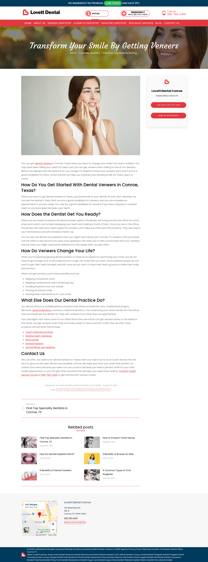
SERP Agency (122, 549)
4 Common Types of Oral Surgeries (117, 472)
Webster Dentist (132, 560)
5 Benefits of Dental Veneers (55, 470)
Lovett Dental (40, 549)
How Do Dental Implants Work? (57, 454)
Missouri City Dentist (124, 557)
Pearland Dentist (42, 560)
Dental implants (34, 343)
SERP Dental (98, 549)
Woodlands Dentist (163, 560)
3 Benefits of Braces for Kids (118, 454)
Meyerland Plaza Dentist (103, 557)
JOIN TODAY (113, 3)
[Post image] (29, 442)
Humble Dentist (35, 557)
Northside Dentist (162, 557)
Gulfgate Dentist (162, 554)
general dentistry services (101, 389)
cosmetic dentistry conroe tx (66, 389)
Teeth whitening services (39, 332)
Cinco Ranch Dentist (123, 554)
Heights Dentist (177, 554)
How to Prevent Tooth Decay (119, 437)
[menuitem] (27, 23)
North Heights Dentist (143, 557)
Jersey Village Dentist (53, 557)
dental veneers (43, 163)
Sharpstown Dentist (78, 560)
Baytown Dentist (73, 554)
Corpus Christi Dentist (143, 554)
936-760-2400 (176, 14)
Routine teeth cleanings (38, 336)
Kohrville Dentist (83, 557)
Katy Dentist (69, 557)
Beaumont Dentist (90, 554)
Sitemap (147, 549)
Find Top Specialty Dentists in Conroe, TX (56, 439)
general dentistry (42, 310)
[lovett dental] (41, 12)
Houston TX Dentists (161, 549)
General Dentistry (82, 385)
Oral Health (96, 385)
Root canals (32, 339)
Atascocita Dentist (56, 554)
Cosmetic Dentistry (64, 385)
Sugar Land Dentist (96, 560)
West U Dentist (147, 560)
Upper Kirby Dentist (115, 560)
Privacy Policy (135, 549)
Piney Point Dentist (59, 560)
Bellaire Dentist (106, 554)
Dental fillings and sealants (40, 347)
